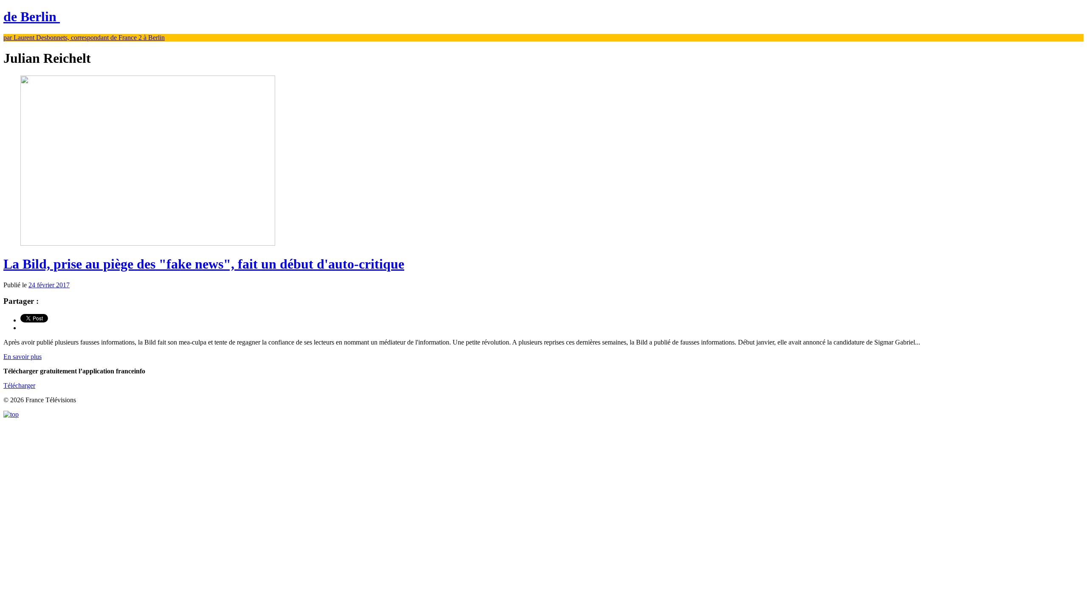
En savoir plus (22, 356)
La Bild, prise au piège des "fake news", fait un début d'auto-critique (203, 264)
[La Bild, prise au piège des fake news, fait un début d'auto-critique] (147, 243)
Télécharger (19, 385)
